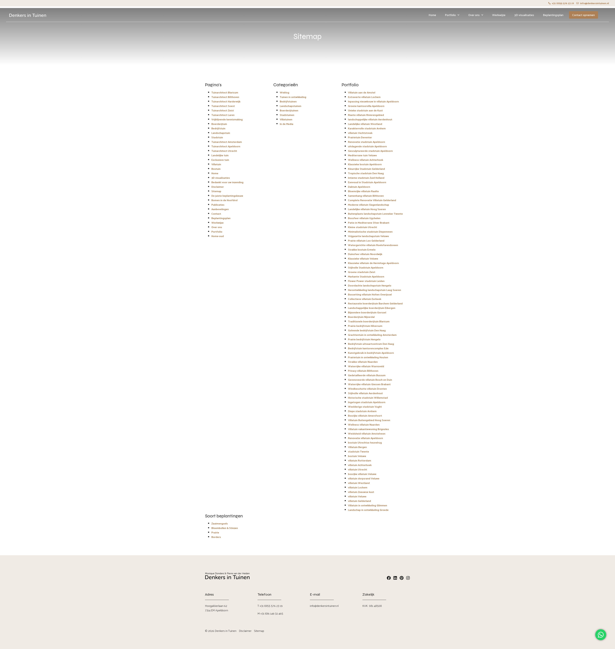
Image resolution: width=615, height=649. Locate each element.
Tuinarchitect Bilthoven (225, 97)
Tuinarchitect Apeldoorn (225, 146)
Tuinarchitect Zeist (222, 110)
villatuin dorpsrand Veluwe (363, 478)
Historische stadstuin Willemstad (368, 397)
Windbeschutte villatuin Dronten (367, 388)
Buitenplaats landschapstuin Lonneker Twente (375, 213)
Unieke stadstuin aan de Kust (365, 110)
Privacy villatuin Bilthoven (363, 370)
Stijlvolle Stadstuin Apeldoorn (365, 267)
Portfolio (450, 14)
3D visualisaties (524, 14)
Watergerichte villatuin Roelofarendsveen (373, 245)
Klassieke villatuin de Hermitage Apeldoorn (373, 263)
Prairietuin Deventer (360, 137)
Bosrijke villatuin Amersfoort (365, 415)
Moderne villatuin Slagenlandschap (368, 204)
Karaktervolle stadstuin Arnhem (367, 128)
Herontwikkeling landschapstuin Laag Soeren (374, 290)
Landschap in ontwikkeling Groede (368, 509)
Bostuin (216, 168)
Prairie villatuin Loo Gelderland (366, 240)
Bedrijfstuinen (288, 101)
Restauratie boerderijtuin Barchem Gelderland (375, 303)
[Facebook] (389, 578)
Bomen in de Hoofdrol (224, 200)
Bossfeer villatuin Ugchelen (364, 218)
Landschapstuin (220, 132)
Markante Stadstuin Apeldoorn (366, 276)
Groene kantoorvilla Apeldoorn (366, 106)
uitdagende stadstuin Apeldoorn (367, 146)
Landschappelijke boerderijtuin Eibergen (371, 308)
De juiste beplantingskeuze (227, 195)
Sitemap (216, 191)
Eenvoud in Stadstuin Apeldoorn (367, 182)
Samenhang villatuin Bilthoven (366, 195)
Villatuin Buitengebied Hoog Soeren (369, 420)
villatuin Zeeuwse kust (361, 492)
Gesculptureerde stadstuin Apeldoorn (370, 150)
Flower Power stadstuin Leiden (366, 281)
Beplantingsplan (553, 14)
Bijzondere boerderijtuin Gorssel (367, 312)
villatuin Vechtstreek (360, 132)
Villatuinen (286, 119)
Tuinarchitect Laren (222, 115)
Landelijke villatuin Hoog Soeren (367, 209)
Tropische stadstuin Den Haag (366, 173)
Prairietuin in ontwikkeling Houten (368, 357)
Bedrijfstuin (218, 128)
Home (432, 14)
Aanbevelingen (220, 209)
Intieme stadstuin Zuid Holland (366, 177)
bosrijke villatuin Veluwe (362, 474)
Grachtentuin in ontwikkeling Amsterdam (372, 334)
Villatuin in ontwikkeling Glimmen (367, 505)
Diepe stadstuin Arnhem (362, 411)
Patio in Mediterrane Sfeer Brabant (368, 222)
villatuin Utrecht (357, 469)
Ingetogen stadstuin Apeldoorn (366, 402)
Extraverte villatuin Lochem (364, 97)
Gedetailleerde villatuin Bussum (366, 375)
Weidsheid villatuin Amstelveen (366, 433)
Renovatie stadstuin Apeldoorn (366, 141)
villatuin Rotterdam (359, 460)
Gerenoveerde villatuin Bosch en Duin (370, 379)
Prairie (215, 532)
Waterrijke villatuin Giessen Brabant (369, 384)
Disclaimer (217, 186)
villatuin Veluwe (357, 496)
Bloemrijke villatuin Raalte (363, 191)
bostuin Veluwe (357, 456)
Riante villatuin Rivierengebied (366, 115)
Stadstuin (217, 137)
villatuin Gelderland (359, 500)
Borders (216, 537)
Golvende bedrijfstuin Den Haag (367, 330)
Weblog (284, 92)
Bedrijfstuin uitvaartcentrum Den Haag (371, 343)
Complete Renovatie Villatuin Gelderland (372, 200)
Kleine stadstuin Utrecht (362, 227)
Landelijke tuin (220, 155)
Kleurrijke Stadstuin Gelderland (366, 168)
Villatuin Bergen (357, 447)
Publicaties (217, 204)
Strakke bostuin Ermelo (362, 249)
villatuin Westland (359, 483)
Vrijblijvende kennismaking (227, 119)
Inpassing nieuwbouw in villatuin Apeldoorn (373, 101)
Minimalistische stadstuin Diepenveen (370, 231)
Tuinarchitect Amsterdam (226, 141)
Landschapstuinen (290, 106)
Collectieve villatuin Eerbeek (364, 299)
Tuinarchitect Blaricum (224, 92)
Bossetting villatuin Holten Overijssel (370, 294)
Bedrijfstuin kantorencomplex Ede (368, 348)
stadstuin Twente (358, 451)
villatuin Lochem (357, 487)
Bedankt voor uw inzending (227, 182)
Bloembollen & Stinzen (224, 528)
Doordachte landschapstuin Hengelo (369, 285)
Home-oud (217, 236)
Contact (216, 213)
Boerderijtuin (219, 123)
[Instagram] (408, 578)
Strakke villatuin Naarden (363, 361)
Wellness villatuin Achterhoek (365, 159)
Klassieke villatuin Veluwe (363, 258)
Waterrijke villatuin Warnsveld (366, 366)
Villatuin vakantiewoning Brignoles (368, 429)
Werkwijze (498, 14)
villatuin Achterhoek (360, 465)
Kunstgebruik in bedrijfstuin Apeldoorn (371, 352)
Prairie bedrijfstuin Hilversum (365, 325)
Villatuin (216, 164)
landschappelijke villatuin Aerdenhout (370, 119)
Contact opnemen (583, 14)
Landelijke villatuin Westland (365, 123)
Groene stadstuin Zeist (361, 272)
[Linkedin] (395, 578)
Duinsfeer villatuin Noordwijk (365, 254)
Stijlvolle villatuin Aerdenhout (365, 393)
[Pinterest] (402, 578)
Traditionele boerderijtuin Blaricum (369, 321)
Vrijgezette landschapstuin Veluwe (368, 236)
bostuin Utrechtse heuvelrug (365, 442)
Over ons (474, 14)
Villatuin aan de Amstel (361, 92)
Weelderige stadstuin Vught (365, 406)
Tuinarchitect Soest (223, 106)
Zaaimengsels (219, 523)
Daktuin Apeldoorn (359, 186)
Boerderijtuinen (289, 110)
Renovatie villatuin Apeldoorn (365, 438)
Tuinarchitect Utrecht (224, 150)
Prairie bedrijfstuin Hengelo (364, 339)
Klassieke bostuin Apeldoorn (365, 164)
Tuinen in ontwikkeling (293, 97)
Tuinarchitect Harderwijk (225, 101)
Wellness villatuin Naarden (364, 424)
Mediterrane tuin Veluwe (362, 155)
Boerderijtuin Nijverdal (361, 316)
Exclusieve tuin (220, 159)
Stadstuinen (287, 115)
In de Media (286, 123)
